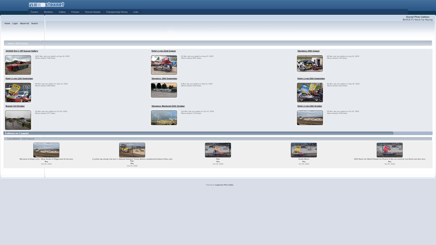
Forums (34, 12)
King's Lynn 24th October (310, 106)
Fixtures (75, 12)
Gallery (62, 12)
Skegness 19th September (164, 78)
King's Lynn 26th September (311, 78)
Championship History (117, 12)
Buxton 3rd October (15, 106)
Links (136, 12)
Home (10, 43)
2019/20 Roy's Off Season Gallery (22, 51)
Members (48, 12)
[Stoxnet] (46, 4)
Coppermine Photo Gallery (224, 185)
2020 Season (22, 43)
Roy (46, 161)
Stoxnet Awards (92, 12)
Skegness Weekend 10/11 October (168, 106)
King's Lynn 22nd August (164, 51)
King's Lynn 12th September (19, 78)
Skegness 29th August (309, 51)
